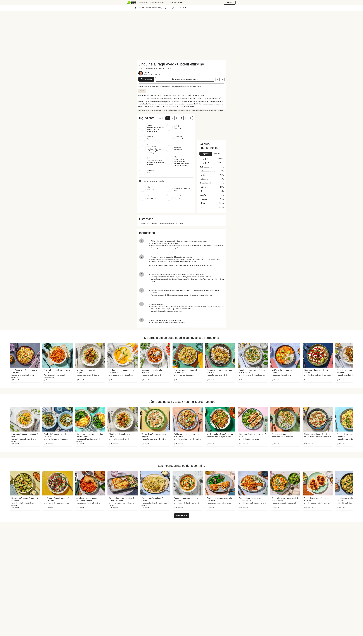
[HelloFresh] (131, 2)
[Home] (136, 8)
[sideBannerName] (211, 125)
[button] (167, 118)
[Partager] (223, 79)
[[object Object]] (218, 79)
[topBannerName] (181, 16)
